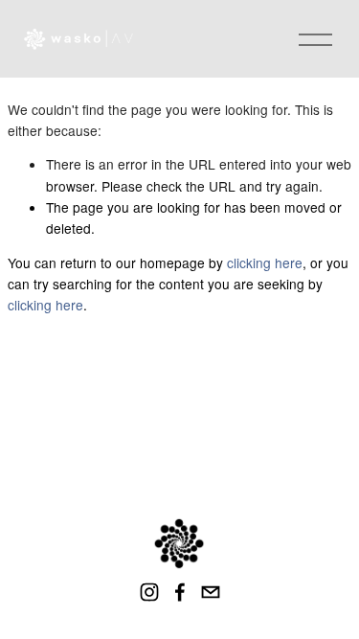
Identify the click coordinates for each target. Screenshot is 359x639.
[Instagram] (149, 592)
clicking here (265, 262)
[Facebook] (180, 592)
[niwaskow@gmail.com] (210, 592)
